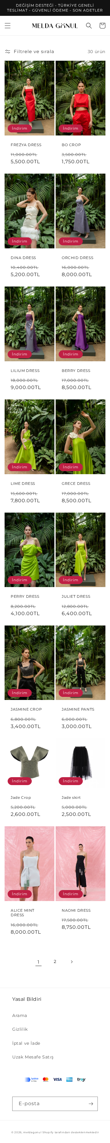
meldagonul (32, 1132)
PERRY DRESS (25, 596)
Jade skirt (71, 797)
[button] (7, 25)
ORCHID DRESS (77, 257)
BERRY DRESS (76, 370)
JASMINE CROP (26, 709)
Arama (19, 1015)
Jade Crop (21, 797)
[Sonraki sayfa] (71, 961)
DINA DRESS (23, 257)
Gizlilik (20, 1029)
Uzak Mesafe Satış (32, 1057)
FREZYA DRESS (26, 144)
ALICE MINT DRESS (23, 913)
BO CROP (71, 144)
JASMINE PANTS (78, 709)
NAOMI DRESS (76, 910)
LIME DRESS (23, 483)
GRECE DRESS (76, 483)
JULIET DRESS (76, 596)
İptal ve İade (26, 1043)
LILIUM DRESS (25, 370)
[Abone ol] (90, 1104)
